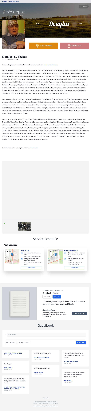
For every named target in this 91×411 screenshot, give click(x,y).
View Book (47, 297)
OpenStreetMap (47, 406)
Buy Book (56, 297)
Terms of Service (50, 403)
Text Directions (31, 267)
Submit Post (80, 342)
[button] (12, 254)
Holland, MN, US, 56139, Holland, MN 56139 (75, 263)
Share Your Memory (79, 313)
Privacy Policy (40, 403)
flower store (34, 148)
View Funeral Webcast (50, 65)
